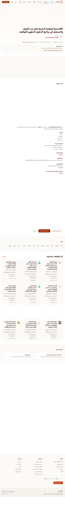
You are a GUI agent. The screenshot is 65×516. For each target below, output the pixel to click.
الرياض (14, 245)
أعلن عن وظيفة (57, 482)
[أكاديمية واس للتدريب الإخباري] (39, 286)
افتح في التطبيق (56, 230)
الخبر (38, 245)
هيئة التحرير (18, 464)
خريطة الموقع (18, 471)
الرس (19, 245)
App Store (4, 491)
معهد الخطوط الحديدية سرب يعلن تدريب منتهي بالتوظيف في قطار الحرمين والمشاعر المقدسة (51, 265)
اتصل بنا (19, 466)
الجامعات (39, 2)
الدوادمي (24, 245)
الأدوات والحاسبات (59, 466)
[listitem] (62, 479)
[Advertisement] (32, 18)
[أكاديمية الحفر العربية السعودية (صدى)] (18, 322)
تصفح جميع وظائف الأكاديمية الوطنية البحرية (53, 50)
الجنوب (42, 245)
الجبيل (47, 245)
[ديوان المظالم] (18, 263)
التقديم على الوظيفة (44, 230)
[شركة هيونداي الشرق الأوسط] (60, 286)
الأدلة (34, 2)
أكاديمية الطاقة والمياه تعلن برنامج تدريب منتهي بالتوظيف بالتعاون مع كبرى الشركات (31, 265)
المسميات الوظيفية (38, 464)
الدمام (29, 245)
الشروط (3, 493)
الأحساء (57, 245)
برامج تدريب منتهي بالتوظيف (28, 42)
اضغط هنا (61, 154)
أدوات (29, 2)
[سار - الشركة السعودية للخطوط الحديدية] (60, 263)
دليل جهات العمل (38, 471)
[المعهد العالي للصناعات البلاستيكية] (39, 322)
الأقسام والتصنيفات (38, 466)
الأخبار (20, 2)
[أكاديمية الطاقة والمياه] (39, 263)
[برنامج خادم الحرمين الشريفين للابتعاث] (18, 286)
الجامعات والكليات (38, 474)
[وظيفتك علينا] (59, 2)
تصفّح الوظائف (6, 2)
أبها (61, 245)
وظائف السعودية (38, 461)
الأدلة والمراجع (60, 464)
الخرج (34, 245)
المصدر (34, 230)
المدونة (24, 2)
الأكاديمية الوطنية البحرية (52, 37)
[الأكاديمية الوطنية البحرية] (61, 37)
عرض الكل (4, 256)
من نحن (19, 461)
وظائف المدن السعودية (37, 469)
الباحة (52, 245)
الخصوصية (7, 493)
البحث (12, 2)
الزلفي (10, 245)
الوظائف (45, 2)
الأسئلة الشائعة (18, 469)
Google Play (11, 491)
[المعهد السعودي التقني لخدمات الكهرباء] (60, 322)
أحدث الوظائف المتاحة (58, 461)
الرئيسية (51, 2)
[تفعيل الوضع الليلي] (16, 2)
